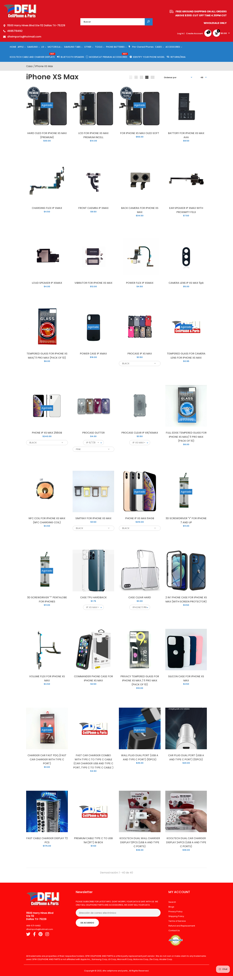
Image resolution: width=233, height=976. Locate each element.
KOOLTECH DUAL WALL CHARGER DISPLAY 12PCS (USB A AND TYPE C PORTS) (140, 842)
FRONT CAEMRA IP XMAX (93, 208)
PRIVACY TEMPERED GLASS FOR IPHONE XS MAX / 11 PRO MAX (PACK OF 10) (139, 680)
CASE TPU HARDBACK (93, 597)
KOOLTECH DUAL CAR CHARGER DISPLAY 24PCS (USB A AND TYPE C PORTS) (186, 842)
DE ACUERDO (87, 922)
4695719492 (15, 31)
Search (172, 902)
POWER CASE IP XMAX (93, 353)
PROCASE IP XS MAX (139, 353)
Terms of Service (177, 921)
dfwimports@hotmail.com (24, 36)
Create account (194, 33)
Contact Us (174, 930)
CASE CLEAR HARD (139, 597)
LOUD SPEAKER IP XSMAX (47, 283)
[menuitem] (13, 47)
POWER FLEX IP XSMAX (139, 283)
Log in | (180, 33)
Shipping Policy (176, 916)
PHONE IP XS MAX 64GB (139, 518)
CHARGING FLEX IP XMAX (47, 208)
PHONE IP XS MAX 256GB (47, 433)
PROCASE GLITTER (93, 433)
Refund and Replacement (181, 925)
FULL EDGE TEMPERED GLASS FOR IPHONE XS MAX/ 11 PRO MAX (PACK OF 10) (186, 437)
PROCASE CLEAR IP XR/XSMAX (139, 433)
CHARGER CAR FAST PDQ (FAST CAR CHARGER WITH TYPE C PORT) (47, 759)
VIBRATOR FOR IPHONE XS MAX (93, 283)
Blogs (171, 906)
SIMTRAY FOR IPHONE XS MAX (93, 518)
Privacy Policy (175, 911)
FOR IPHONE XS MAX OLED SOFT (139, 133)
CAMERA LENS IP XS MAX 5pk (186, 283)
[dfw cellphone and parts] (20, 18)
